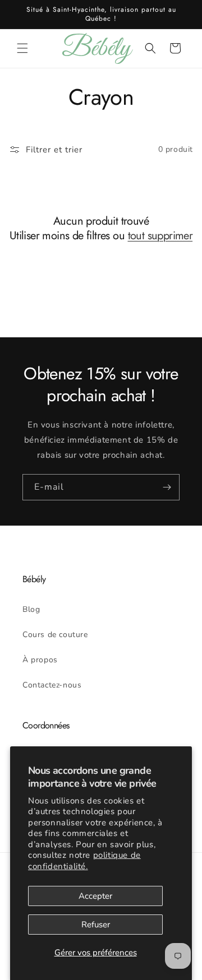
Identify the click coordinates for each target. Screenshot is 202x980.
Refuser (95, 924)
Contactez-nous (51, 685)
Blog (31, 609)
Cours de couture (55, 634)
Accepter (95, 896)
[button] (22, 48)
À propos (40, 659)
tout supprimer (160, 236)
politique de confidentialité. (84, 860)
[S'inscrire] (166, 487)
